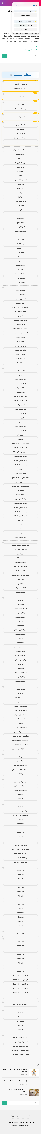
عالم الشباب (20, 96)
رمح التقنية (20, 244)
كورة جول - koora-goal (20, 815)
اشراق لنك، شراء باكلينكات (20, 307)
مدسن (20, 214)
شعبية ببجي (20, 490)
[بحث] (3, 3)
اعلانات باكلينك (20, 592)
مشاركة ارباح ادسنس (20, 88)
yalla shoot (20, 604)
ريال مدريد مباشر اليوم (20, 782)
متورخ (21, 210)
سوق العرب (20, 554)
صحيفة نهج (20, 193)
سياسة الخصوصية (24, 1125)
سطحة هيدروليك (20, 702)
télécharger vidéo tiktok (20, 1055)
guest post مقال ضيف (20, 549)
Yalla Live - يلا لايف (20, 845)
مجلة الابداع (20, 222)
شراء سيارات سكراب (20, 727)
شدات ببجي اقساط (20, 371)
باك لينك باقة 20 (20, 558)
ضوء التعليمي (20, 125)
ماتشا (20, 529)
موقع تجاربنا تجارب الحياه (20, 575)
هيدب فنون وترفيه (20, 358)
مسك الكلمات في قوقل (20, 150)
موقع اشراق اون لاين (20, 138)
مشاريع (20, 583)
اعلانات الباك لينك (20, 311)
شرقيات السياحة (20, 274)
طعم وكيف (20, 252)
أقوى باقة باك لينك (20, 566)
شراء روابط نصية (20, 299)
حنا (21, 524)
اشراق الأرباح (20, 282)
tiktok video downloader (20, 1050)
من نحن (32, 1122)
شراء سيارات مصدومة (21, 744)
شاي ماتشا (20, 533)
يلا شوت (20, 600)
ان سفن (20, 158)
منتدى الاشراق (20, 324)
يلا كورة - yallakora (20, 853)
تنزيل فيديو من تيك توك (20, 1037)
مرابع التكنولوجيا (20, 163)
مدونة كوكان (20, 188)
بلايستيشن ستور (20, 499)
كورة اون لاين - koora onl (20, 849)
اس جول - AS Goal (20, 862)
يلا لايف (20, 774)
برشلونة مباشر (20, 613)
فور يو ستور (20, 435)
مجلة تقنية (20, 341)
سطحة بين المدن (20, 697)
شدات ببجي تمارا (20, 375)
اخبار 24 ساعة (20, 354)
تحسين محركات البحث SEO (20, 109)
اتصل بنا (14, 1125)
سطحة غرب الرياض (20, 710)
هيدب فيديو (20, 240)
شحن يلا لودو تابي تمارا (20, 452)
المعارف (20, 235)
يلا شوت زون (20, 1021)
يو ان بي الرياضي (20, 346)
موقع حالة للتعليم (20, 350)
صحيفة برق (20, 129)
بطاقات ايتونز (20, 494)
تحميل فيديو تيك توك (20, 1042)
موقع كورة (20, 933)
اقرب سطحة (20, 719)
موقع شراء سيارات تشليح (20, 736)
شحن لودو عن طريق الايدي (20, 486)
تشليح (21, 723)
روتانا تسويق (21, 218)
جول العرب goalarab (20, 765)
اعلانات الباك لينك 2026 (20, 329)
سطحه (20, 693)
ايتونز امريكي (20, 392)
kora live (20, 874)
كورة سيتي (20, 761)
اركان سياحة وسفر (20, 142)
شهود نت (20, 257)
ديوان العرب (20, 579)
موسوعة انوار (20, 278)
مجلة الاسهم (20, 175)
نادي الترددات (20, 227)
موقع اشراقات (20, 133)
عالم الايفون (20, 184)
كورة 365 (20, 757)
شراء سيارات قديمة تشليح (20, 749)
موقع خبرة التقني (20, 201)
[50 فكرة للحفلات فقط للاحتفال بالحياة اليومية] (34, 1092)
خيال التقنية (20, 167)
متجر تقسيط (20, 418)
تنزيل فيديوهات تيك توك (20, 1046)
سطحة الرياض (20, 689)
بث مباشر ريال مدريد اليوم (20, 769)
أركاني (21, 261)
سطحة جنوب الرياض (20, 715)
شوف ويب (20, 171)
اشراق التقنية (20, 154)
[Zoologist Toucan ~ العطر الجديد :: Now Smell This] (34, 1072)
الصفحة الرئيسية (31, 50)
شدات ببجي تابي (20, 383)
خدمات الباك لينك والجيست (20, 545)
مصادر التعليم (20, 337)
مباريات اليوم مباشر (20, 608)
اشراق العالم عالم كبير (20, 320)
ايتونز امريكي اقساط (20, 460)
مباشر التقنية (20, 265)
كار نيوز (20, 197)
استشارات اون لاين (20, 231)
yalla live (21, 799)
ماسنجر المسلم (20, 117)
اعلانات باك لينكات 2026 (20, 1005)
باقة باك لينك (20, 104)
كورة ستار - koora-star (20, 811)
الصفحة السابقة (31, 47)
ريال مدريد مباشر (20, 617)
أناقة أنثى (20, 205)
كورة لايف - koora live (20, 975)
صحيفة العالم (20, 363)
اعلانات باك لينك (20, 588)
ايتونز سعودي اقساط (20, 396)
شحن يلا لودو (20, 482)
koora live (20, 828)
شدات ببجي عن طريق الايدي (20, 443)
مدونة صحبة (20, 269)
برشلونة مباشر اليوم (20, 786)
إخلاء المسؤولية (24, 1122)
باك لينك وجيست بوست (20, 333)
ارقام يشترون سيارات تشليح (20, 740)
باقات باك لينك (20, 303)
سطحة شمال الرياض (20, 706)
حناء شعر (20, 520)
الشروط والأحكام (13, 1122)
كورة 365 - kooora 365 (20, 858)
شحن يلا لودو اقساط (20, 400)
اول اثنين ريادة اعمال (20, 84)
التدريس (20, 316)
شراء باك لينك (20, 290)
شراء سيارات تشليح (20, 732)
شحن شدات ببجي (20, 473)
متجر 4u (20, 439)
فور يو (21, 469)
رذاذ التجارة (20, 248)
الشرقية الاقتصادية (20, 180)
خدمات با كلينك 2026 (20, 571)
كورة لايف (20, 878)
